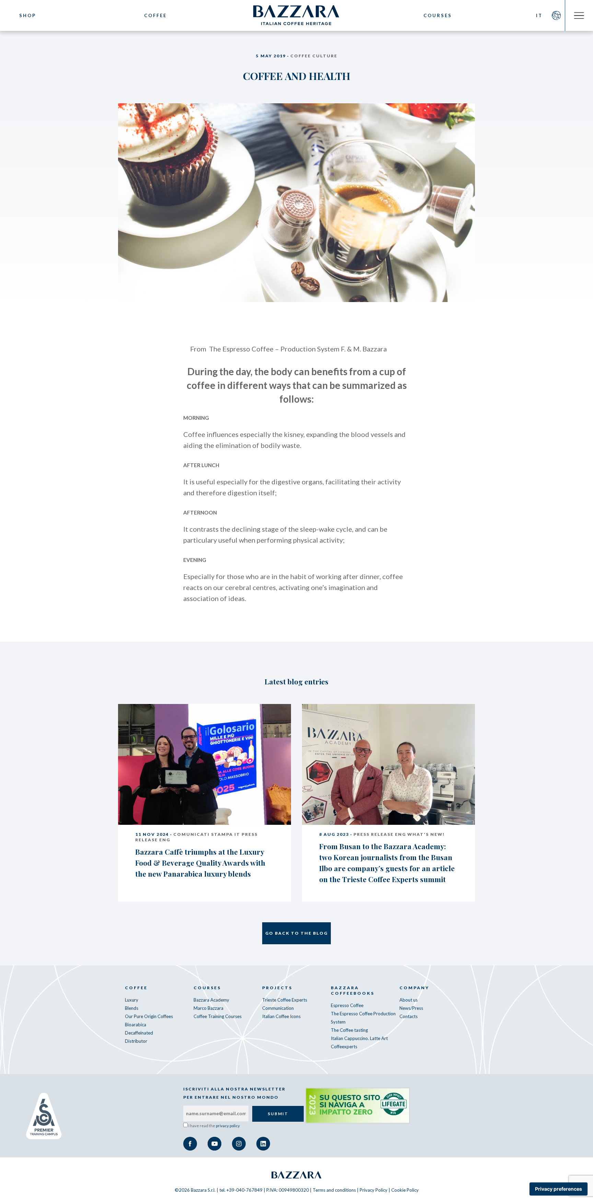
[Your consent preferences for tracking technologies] (559, 1189)
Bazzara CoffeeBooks (352, 990)
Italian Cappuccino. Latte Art (359, 1038)
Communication (278, 1008)
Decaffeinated (139, 1033)
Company (414, 987)
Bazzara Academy (211, 1000)
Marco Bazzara (208, 1008)
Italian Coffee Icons (281, 1016)
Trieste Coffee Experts (284, 1000)
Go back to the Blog (296, 933)
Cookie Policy (405, 1190)
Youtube (214, 1144)
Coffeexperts (344, 1046)
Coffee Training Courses (218, 1016)
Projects (277, 987)
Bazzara (296, 1175)
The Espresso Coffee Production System (363, 1018)
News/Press (411, 1008)
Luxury (131, 1000)
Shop (27, 15)
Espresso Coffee (347, 1005)
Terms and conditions (334, 1190)
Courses (437, 15)
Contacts (408, 1016)
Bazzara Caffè (296, 15)
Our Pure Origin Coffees (149, 1016)
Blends (131, 1008)
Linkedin (263, 1144)
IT (539, 15)
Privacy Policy (373, 1190)
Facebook (190, 1144)
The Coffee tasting (349, 1030)
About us (408, 1000)
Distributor (136, 1041)
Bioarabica (135, 1024)
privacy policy (228, 1125)
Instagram (239, 1144)
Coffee (155, 15)
